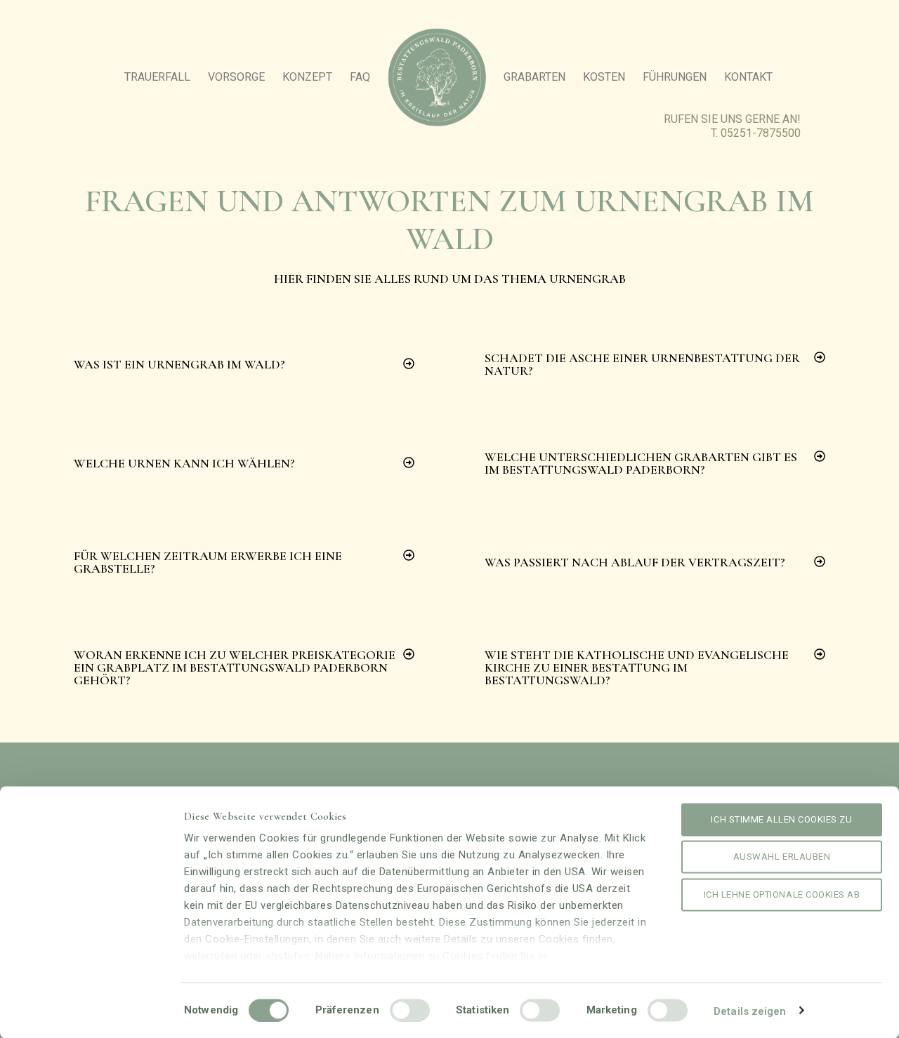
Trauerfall (157, 77)
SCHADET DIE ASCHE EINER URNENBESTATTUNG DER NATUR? (642, 364)
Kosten (604, 77)
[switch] (410, 1010)
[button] (244, 364)
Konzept (307, 77)
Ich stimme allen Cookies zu (781, 819)
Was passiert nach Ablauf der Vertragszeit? (635, 562)
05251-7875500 (761, 133)
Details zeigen (750, 1010)
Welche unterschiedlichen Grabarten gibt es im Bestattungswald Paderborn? (641, 463)
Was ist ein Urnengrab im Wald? (179, 364)
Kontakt (748, 77)
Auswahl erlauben (781, 856)
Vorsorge (236, 77)
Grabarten (534, 77)
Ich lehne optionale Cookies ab (782, 894)
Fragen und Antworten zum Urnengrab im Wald (449, 220)
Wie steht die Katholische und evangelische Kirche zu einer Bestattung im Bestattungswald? (637, 667)
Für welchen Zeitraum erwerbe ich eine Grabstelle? (208, 562)
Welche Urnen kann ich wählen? (184, 463)
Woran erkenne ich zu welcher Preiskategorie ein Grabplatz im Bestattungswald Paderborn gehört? (234, 667)
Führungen (675, 77)
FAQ (360, 77)
